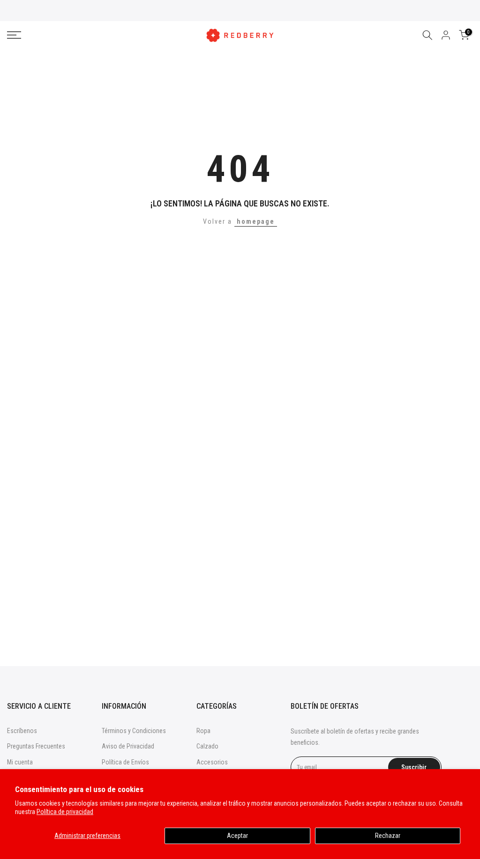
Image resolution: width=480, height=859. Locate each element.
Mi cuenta (20, 762)
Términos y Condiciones (134, 730)
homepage (256, 221)
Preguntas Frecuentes (36, 746)
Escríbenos (22, 730)
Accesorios (212, 762)
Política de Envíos (125, 762)
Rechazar (387, 835)
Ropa (203, 730)
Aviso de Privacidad (128, 746)
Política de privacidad (65, 811)
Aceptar (237, 835)
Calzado (207, 746)
